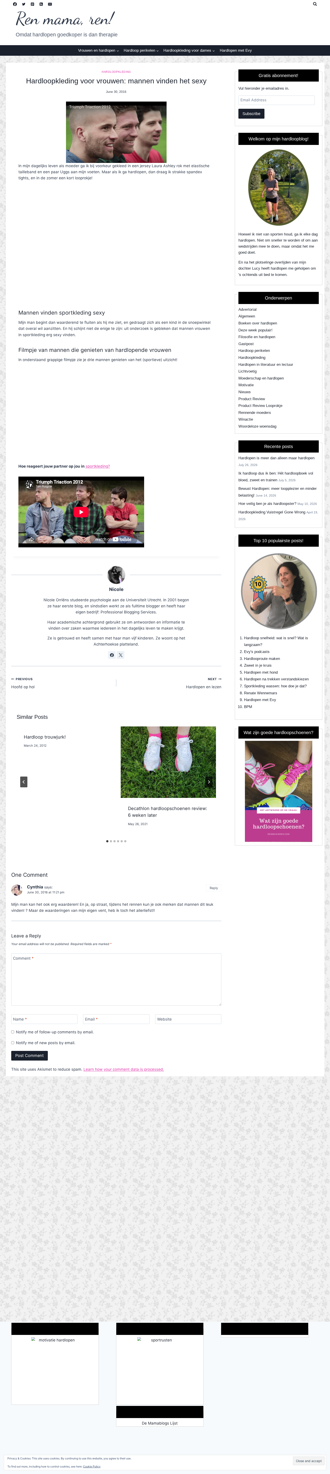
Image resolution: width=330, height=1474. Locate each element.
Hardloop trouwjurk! (45, 737)
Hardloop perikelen (254, 351)
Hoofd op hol (23, 683)
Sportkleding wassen (261, 686)
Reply (214, 888)
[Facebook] (15, 4)
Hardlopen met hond (261, 672)
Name (20, 1019)
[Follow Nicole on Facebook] (112, 655)
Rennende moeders (254, 413)
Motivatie (246, 385)
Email (91, 1019)
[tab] (107, 841)
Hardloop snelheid (259, 638)
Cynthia (35, 887)
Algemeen (246, 316)
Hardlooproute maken (262, 659)
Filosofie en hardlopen (256, 337)
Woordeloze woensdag (257, 426)
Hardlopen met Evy (236, 50)
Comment (23, 958)
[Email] (50, 4)
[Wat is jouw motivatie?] (55, 1371)
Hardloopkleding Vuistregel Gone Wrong (271, 512)
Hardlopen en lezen (203, 683)
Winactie (245, 419)
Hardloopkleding (116, 71)
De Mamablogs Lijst (160, 1423)
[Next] (208, 782)
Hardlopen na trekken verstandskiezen (276, 679)
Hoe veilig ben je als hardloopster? (267, 504)
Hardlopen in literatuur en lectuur (265, 364)
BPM (248, 707)
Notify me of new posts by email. (45, 1043)
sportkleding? (98, 466)
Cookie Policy (92, 1466)
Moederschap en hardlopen (261, 378)
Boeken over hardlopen (257, 323)
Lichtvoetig (247, 371)
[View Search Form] (315, 4)
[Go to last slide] (23, 782)
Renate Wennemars (260, 693)
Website (164, 1019)
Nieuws (244, 392)
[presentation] (168, 762)
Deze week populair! (255, 330)
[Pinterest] (32, 4)
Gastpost (246, 344)
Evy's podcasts (257, 652)
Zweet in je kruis (258, 665)
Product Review (251, 399)
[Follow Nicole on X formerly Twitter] (120, 655)
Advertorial (247, 309)
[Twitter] (24, 4)
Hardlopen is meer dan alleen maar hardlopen (276, 458)
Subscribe (251, 113)
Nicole (116, 589)
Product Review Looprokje (260, 406)
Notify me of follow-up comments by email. (55, 1032)
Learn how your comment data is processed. (124, 1069)
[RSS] (41, 4)
